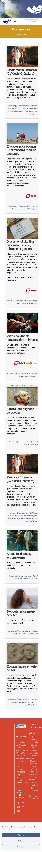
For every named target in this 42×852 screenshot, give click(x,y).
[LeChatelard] (7, 18)
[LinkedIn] (18, 811)
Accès (20, 766)
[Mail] (23, 811)
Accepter (21, 835)
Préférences (21, 847)
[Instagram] (23, 807)
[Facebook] (18, 802)
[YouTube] (18, 807)
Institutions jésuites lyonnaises (34, 777)
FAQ (21, 769)
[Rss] (23, 802)
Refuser (21, 841)
